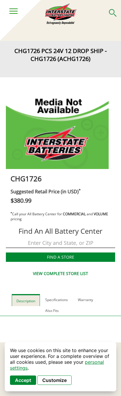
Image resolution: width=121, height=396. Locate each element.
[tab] (26, 300)
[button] (113, 11)
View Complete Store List (60, 273)
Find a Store (60, 257)
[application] (60, 366)
